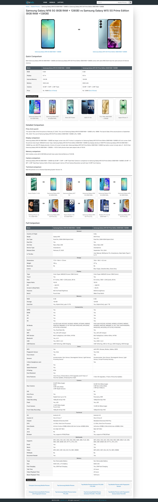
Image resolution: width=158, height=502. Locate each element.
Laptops (60, 2)
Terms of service (94, 500)
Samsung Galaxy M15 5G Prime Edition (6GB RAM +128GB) (110, 52)
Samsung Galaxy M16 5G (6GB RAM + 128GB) (48, 52)
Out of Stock (52, 90)
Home (45, 2)
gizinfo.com (63, 500)
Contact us (103, 500)
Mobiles (52, 2)
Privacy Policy (84, 500)
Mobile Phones (35, 6)
